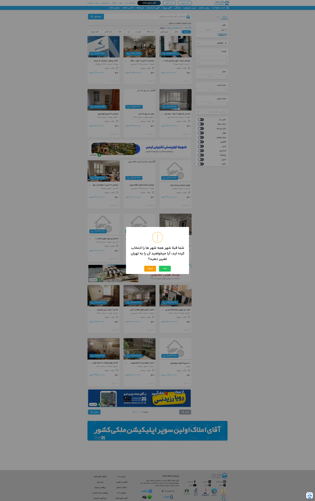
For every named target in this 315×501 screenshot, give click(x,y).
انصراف (150, 268)
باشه (165, 268)
